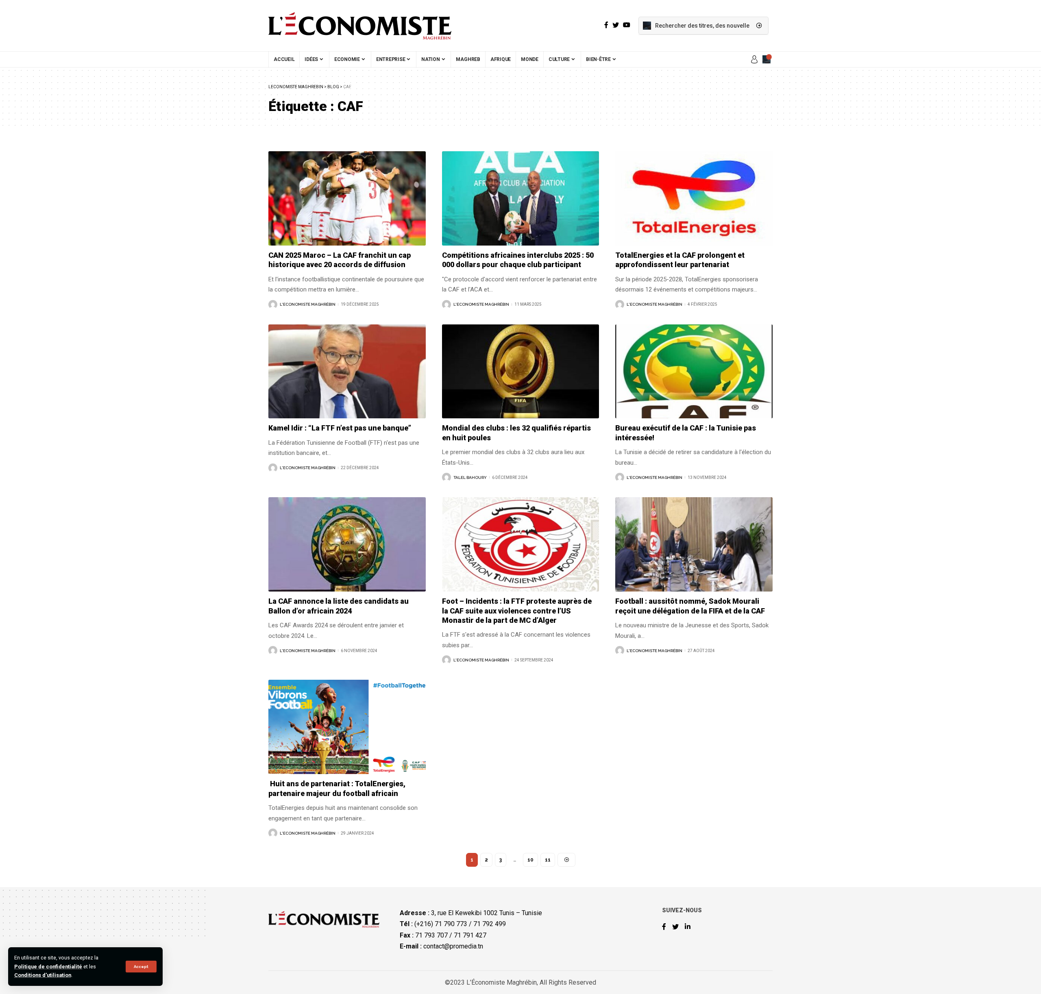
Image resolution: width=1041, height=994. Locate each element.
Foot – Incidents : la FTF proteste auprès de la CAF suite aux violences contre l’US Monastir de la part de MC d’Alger (517, 610)
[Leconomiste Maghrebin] (359, 25)
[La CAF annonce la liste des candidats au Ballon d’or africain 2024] (347, 544)
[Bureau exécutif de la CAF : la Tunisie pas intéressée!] (694, 371)
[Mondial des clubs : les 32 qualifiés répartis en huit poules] (520, 371)
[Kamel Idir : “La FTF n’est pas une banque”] (347, 371)
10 (530, 860)
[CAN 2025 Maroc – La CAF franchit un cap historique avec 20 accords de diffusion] (347, 198)
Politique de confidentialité (48, 967)
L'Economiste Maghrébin (307, 304)
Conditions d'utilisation (42, 975)
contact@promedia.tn (453, 946)
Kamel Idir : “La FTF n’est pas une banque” (339, 428)
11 (548, 860)
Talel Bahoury (470, 477)
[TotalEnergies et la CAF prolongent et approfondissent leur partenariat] (694, 198)
